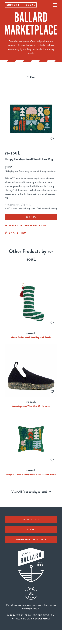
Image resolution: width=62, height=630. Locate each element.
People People (32, 609)
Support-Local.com (27, 605)
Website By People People (34, 615)
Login (31, 529)
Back (32, 77)
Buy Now (31, 217)
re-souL (12, 153)
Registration (31, 519)
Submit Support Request (31, 539)
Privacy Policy (21, 618)
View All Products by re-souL (29, 491)
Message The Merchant (28, 226)
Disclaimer (43, 618)
